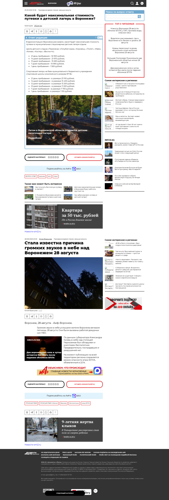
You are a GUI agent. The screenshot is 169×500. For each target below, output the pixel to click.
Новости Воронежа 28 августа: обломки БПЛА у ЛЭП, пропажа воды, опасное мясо (124, 31)
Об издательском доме (50, 452)
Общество (38, 26)
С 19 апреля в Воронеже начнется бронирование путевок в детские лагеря (48, 197)
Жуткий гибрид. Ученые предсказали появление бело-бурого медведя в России (129, 102)
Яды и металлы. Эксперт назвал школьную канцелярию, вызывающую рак (127, 118)
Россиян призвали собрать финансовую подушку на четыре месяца (127, 177)
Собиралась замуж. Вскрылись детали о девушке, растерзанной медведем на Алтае (128, 270)
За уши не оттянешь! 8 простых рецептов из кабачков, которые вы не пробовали (129, 94)
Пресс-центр (67, 452)
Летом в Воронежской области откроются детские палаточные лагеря (57, 131)
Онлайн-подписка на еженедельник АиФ (109, 452)
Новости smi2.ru (33, 231)
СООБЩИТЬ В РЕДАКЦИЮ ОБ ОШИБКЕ (54, 457)
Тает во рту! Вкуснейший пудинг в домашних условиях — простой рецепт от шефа (128, 253)
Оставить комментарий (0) (84, 157)
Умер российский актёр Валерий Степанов (127, 185)
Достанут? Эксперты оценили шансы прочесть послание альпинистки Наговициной (129, 286)
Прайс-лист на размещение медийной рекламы (118, 455)
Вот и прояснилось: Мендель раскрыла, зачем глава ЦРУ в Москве (129, 144)
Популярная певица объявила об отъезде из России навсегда (127, 160)
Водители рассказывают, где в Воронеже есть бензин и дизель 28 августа (125, 40)
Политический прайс (88, 455)
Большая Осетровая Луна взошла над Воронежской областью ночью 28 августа (124, 60)
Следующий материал (65, 493)
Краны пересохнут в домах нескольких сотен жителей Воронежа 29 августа (124, 50)
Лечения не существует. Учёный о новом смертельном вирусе (128, 277)
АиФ (40, 310)
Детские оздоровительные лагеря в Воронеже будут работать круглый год (87, 189)
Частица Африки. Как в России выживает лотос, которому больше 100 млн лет (129, 110)
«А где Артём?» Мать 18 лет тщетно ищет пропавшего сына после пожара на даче (128, 126)
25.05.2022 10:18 (30, 10)
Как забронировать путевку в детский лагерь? (85, 196)
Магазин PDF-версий (83, 452)
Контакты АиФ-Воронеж (50, 455)
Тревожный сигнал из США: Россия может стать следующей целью (128, 152)
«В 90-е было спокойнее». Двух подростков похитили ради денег (128, 244)
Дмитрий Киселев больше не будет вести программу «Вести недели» (128, 168)
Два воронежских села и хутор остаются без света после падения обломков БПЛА (124, 70)
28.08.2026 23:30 (31, 239)
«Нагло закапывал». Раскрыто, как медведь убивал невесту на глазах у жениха (129, 261)
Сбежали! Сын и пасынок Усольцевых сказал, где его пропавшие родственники (129, 86)
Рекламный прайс (70, 455)
